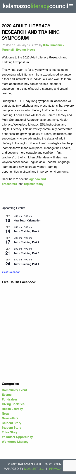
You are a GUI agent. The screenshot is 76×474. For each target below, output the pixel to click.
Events (21, 49)
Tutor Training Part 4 (26, 264)
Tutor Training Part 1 (26, 231)
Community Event (14, 390)
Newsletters (10, 418)
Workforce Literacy (15, 441)
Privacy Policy (61, 468)
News (31, 49)
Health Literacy (12, 409)
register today (34, 184)
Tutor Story (10, 432)
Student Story (11, 423)
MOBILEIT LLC (34, 468)
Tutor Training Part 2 (26, 242)
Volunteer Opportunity (17, 437)
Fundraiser (9, 399)
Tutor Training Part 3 (26, 253)
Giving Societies (13, 404)
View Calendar (11, 272)
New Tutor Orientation (27, 220)
